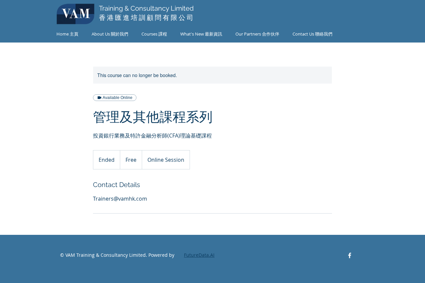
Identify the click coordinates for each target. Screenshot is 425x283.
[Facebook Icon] (349, 255)
